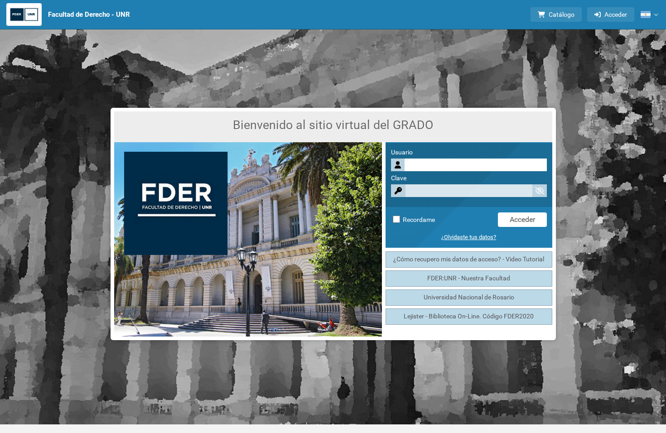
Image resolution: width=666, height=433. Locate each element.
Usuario (402, 152)
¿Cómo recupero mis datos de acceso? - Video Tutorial (468, 259)
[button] (649, 14)
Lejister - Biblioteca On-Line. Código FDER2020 (469, 316)
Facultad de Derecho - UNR (89, 14)
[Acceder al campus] (24, 14)
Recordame (418, 220)
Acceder (615, 14)
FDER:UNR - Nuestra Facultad (468, 278)
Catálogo (561, 14)
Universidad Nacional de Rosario (469, 297)
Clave (398, 178)
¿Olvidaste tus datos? (468, 237)
